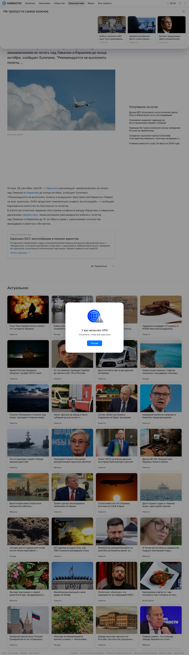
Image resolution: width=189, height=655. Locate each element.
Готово (94, 343)
